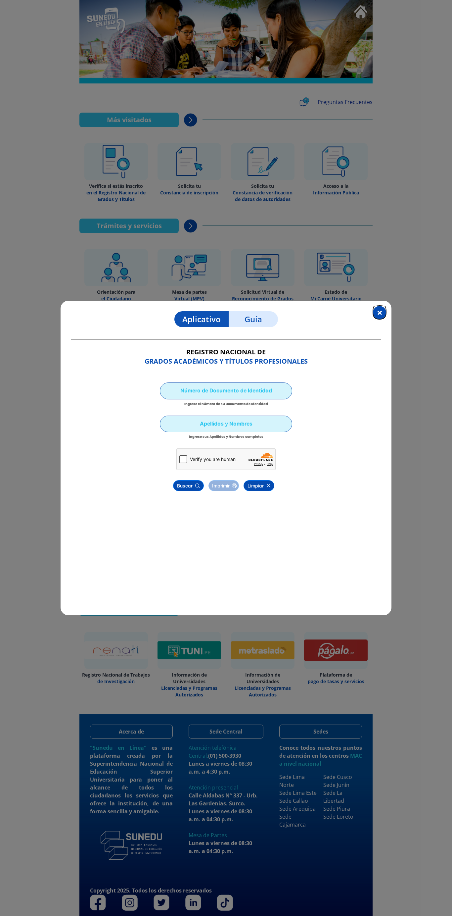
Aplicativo (201, 319)
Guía (253, 319)
